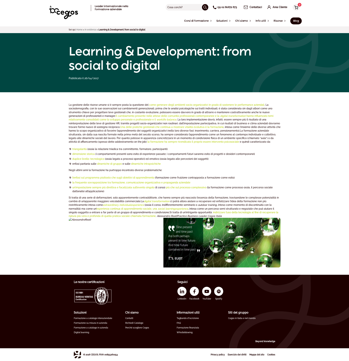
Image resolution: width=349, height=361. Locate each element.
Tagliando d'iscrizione (188, 318)
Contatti (129, 318)
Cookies (271, 354)
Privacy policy (218, 354)
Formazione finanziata (188, 327)
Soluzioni (80, 312)
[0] (295, 7)
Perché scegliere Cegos (137, 327)
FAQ (179, 323)
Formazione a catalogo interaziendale (93, 318)
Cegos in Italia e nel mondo (242, 318)
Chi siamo (132, 312)
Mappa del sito (256, 354)
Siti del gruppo (238, 312)
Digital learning (81, 332)
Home (79, 29)
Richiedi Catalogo (134, 323)
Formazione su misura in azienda (90, 323)
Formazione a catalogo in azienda (91, 327)
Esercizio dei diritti (237, 354)
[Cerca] (205, 7)
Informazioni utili (188, 312)
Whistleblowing (184, 332)
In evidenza (90, 29)
